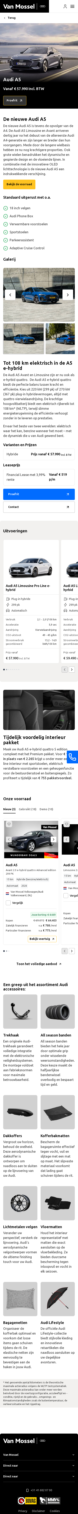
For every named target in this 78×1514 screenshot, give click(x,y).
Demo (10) (46, 809)
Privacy (22, 1511)
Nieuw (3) (9, 809)
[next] (67, 294)
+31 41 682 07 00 (41, 1490)
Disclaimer (38, 1511)
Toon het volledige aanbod (36, 964)
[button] (65, 6)
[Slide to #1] (23, 338)
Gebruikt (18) (27, 809)
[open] (72, 6)
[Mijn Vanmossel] (65, 6)
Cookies (55, 1511)
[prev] (10, 294)
